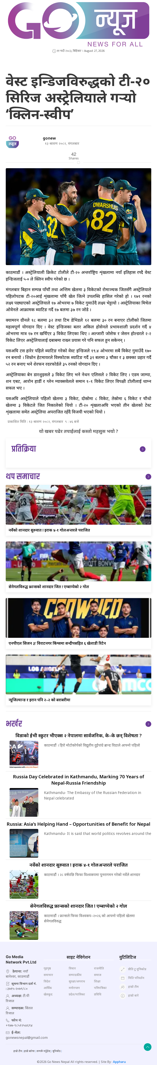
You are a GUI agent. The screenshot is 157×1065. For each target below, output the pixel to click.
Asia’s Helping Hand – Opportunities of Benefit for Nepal (78, 824)
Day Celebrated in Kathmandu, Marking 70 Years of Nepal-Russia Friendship (78, 779)
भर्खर (14, 724)
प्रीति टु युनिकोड (137, 969)
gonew (49, 138)
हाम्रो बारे (133, 996)
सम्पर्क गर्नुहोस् (44, 1051)
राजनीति (99, 968)
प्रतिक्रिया (23, 449)
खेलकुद (48, 994)
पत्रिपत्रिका (100, 988)
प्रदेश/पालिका (77, 994)
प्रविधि (97, 994)
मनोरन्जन (74, 988)
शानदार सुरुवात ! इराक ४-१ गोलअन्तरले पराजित (49, 530)
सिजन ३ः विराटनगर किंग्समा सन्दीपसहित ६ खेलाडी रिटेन (57, 643)
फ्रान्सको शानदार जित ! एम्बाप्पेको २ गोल (49, 586)
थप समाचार (23, 476)
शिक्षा (97, 981)
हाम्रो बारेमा (29, 1051)
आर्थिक (48, 988)
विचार (72, 968)
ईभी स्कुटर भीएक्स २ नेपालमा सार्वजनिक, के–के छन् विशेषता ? (79, 735)
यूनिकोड (56, 1051)
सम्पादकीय (75, 975)
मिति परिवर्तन (136, 978)
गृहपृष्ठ (47, 968)
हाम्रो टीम (133, 987)
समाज (97, 975)
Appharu (119, 1062)
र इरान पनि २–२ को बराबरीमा (39, 699)
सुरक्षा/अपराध (77, 981)
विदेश (47, 981)
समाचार (48, 975)
